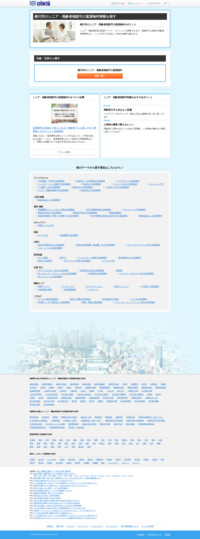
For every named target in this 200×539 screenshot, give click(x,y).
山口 (137, 443)
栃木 (89, 440)
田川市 (91, 401)
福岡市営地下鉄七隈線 (156, 420)
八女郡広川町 (146, 391)
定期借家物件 (70, 289)
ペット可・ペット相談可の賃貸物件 (54, 184)
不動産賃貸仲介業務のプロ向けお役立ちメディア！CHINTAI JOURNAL (56, 503)
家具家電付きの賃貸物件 (130, 258)
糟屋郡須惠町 (133, 387)
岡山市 (41, 463)
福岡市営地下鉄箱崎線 (135, 420)
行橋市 (149, 394)
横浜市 (90, 459)
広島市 (49, 463)
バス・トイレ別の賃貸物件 (50, 248)
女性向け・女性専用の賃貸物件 (90, 181)
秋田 (61, 440)
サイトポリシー (112, 526)
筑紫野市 (134, 384)
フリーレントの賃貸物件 (134, 209)
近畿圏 (95, 463)
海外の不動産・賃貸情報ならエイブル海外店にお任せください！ (54, 473)
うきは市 (110, 391)
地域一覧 (59, 526)
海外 (103, 463)
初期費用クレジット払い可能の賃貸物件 (56, 209)
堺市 (162, 459)
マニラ (130, 475)
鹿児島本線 (34, 417)
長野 (31, 443)
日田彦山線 (130, 417)
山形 (68, 440)
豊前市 (158, 394)
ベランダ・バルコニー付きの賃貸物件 (136, 273)
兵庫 (87, 443)
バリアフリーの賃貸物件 (128, 181)
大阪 (80, 443)
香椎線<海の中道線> (69, 417)
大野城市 (153, 384)
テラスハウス (68, 286)
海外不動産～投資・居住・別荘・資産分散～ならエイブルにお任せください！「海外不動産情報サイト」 (67, 478)
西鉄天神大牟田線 (89, 424)
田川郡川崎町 (153, 401)
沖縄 (89, 447)
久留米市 (73, 391)
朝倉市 (60, 387)
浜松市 (118, 459)
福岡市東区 (34, 384)
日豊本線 (45, 417)
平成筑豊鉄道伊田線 (146, 424)
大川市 (100, 391)
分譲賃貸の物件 (45, 289)
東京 (116, 440)
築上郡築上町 (63, 401)
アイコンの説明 (147, 526)
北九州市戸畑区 (67, 394)
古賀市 (43, 387)
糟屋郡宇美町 (91, 387)
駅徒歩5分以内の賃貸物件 (92, 270)
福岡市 (69, 463)
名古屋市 (127, 459)
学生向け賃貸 (59, 471)
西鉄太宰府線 (105, 424)
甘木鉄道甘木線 (36, 424)
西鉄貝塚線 (130, 424)
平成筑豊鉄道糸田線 (57, 427)
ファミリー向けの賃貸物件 (125, 184)
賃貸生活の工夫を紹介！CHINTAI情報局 (46, 495)
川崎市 (81, 459)
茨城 (82, 440)
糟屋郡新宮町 (146, 387)
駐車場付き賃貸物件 (98, 273)
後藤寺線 (119, 417)
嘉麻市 (100, 401)
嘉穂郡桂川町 (112, 401)
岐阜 (38, 443)
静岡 (45, 443)
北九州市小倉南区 (101, 394)
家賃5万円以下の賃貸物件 (85, 213)
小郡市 (125, 384)
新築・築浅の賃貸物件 (92, 302)
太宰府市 (33, 387)
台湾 (40, 475)
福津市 (51, 387)
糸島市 (69, 387)
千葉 (110, 440)
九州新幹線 (55, 420)
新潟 (132, 440)
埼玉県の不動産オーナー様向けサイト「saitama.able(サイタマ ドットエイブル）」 (60, 485)
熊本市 (77, 463)
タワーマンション (94, 286)
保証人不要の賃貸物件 (80, 299)
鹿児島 (81, 447)
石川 (146, 440)
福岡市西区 (86, 384)
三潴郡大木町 (133, 391)
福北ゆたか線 (86, 417)
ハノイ (124, 475)
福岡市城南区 (99, 384)
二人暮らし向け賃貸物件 (49, 187)
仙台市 (41, 459)
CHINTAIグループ (154, 534)
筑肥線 (55, 417)
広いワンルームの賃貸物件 (50, 276)
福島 (75, 440)
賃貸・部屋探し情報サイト (45, 471)
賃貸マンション (121, 286)
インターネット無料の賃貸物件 (92, 258)
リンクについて (97, 526)
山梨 (160, 440)
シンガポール (115, 475)
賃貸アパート (44, 286)
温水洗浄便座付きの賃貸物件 (51, 245)
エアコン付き (109, 261)
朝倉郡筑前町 (35, 391)
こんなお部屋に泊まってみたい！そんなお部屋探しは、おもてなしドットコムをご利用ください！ (65, 483)
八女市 (83, 391)
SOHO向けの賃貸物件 (91, 190)
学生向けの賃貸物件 (92, 184)
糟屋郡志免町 (118, 387)
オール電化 (43, 258)
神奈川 (124, 440)
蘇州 (54, 475)
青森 (40, 440)
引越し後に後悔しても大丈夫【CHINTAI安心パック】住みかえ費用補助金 (57, 505)
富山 (139, 440)
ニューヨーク (113, 463)
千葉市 (62, 459)
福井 (153, 440)
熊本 (59, 447)
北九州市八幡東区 (119, 394)
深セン (60, 475)
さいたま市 (51, 459)
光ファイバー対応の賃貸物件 (77, 261)
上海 (49, 475)
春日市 (144, 384)
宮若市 (41, 398)
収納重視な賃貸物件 (69, 235)
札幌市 (32, 459)
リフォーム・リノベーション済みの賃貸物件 (134, 302)
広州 (65, 475)
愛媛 (158, 443)
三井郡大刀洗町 (50, 391)
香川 (151, 443)
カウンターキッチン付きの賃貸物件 (143, 245)
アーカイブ (70, 526)
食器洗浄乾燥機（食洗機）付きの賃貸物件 (95, 245)
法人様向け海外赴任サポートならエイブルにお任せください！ (53, 480)
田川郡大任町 (35, 404)
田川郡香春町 (125, 401)
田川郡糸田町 (140, 401)
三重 (59, 443)
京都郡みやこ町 (151, 398)
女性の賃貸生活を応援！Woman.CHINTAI (47, 498)
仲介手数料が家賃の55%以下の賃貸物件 (109, 216)
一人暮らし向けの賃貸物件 (117, 187)
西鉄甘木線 (118, 424)
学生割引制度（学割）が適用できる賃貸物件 (58, 216)
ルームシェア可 (156, 184)
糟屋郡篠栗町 (105, 387)
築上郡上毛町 (49, 401)
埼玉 (103, 440)
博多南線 (98, 417)
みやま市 (120, 391)
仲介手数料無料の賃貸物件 (99, 209)
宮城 (54, 440)
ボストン (125, 463)
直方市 (74, 401)
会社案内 (140, 534)
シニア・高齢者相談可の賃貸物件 (53, 190)
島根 (116, 443)
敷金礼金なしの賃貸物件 (49, 200)
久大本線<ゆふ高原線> (39, 420)
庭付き (63, 258)
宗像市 (163, 384)
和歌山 (102, 443)
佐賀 (45, 447)
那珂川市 (78, 387)
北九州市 (59, 463)
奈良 (94, 443)
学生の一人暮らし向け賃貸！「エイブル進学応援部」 (51, 488)
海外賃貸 (68, 471)
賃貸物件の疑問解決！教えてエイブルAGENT (48, 493)
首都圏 (86, 463)
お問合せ (49, 526)
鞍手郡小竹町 (108, 398)
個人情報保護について (130, 526)
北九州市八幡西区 (136, 394)
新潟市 (137, 459)
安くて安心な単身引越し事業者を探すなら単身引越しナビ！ (53, 513)
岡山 (123, 443)
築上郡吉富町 (35, 401)
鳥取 (110, 443)
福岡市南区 (74, 384)
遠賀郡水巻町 (66, 398)
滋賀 (66, 443)
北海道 (32, 440)
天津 (70, 475)
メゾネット (93, 289)
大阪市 (154, 459)
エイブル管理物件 (139, 299)
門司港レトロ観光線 (76, 427)
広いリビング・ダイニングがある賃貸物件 (57, 273)
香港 (35, 475)
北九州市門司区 (36, 394)
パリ (107, 475)
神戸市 (32, 463)
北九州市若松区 (52, 394)
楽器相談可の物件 (111, 299)
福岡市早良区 (113, 384)
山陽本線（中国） (70, 420)
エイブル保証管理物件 (48, 299)
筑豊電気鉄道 (73, 424)
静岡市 (109, 459)
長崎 (52, 447)
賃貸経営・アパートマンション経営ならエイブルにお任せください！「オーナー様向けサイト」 (64, 510)
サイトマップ (83, 526)
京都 (73, 443)
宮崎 (73, 447)
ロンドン (136, 463)
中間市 (32, 398)
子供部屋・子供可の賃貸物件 (51, 181)
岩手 (47, 440)
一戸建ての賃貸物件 (150, 286)
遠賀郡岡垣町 (80, 398)
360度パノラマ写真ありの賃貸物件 (54, 302)
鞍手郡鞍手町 (122, 398)
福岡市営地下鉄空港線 (114, 420)
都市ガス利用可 (45, 261)
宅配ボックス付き (46, 225)
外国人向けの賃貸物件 (82, 187)
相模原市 (99, 459)
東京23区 (71, 459)
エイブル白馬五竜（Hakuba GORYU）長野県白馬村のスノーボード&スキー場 (59, 508)
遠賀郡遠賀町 (94, 398)
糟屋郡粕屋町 (160, 387)
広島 (130, 443)
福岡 (38, 447)
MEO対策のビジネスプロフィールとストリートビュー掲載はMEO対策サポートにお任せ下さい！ (65, 518)
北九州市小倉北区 (84, 394)
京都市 (146, 459)
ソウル (76, 475)
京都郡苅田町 (136, 398)
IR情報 (167, 534)
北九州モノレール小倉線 (55, 424)
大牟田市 (62, 391)
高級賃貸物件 (115, 213)
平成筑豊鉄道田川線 (38, 427)
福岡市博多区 (47, 384)
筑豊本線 (108, 417)
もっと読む (65, 152)
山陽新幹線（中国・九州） (91, 420)
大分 (66, 447)
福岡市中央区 (61, 384)
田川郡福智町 (49, 404)
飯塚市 (83, 401)
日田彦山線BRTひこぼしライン (150, 417)
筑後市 (91, 391)
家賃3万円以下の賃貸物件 (50, 213)
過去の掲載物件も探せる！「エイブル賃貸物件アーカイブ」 (53, 490)
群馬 (96, 440)
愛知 (52, 443)
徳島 (144, 443)
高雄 (44, 475)
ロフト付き (43, 235)
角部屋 (119, 270)
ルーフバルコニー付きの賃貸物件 (53, 270)
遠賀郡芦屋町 (52, 398)
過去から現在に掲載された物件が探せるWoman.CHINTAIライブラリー (56, 500)
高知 (31, 447)
